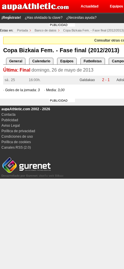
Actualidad (89, 6)
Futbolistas (93, 61)
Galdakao (87, 80)
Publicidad (9, 120)
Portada (22, 30)
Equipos (67, 61)
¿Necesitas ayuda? (81, 18)
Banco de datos (46, 30)
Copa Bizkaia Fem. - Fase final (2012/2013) (93, 30)
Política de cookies (16, 142)
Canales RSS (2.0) (16, 147)
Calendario (41, 61)
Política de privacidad (18, 131)
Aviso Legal (10, 126)
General (15, 61)
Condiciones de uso (17, 136)
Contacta (8, 115)
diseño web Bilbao (32, 175)
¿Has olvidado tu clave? (44, 18)
